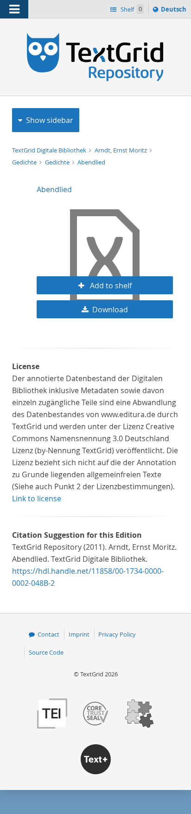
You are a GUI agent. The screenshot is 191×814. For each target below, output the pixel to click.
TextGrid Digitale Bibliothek (50, 150)
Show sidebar (49, 120)
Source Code (46, 652)
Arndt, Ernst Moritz (121, 150)
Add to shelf (110, 285)
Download (110, 309)
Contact (48, 634)
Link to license (36, 498)
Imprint (79, 634)
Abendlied (91, 162)
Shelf (130, 9)
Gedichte (25, 162)
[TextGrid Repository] (95, 36)
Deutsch (174, 11)
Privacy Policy (117, 634)
